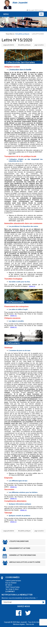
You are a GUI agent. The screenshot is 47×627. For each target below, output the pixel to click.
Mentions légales (19, 624)
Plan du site (30, 624)
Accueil (31, 10)
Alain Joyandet (22, 622)
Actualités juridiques (22, 34)
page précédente (9, 45)
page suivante (39, 45)
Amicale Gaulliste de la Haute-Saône (24, 562)
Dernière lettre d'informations (22, 555)
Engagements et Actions (19, 548)
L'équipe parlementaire (19, 541)
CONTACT (11, 591)
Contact (40, 10)
